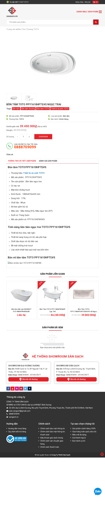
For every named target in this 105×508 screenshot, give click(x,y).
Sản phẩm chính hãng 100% (84, 428)
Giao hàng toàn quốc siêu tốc (84, 432)
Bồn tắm (16, 109)
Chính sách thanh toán (49, 447)
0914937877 (35, 375)
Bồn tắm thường (28, 109)
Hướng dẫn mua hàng (17, 428)
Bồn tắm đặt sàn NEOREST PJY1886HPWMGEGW (21, 310)
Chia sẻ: (9, 154)
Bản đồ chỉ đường (30, 379)
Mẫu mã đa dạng (79, 435)
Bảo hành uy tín (78, 441)
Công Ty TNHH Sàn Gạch (60, 455)
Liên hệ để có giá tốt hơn (26, 146)
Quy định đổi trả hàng (17, 432)
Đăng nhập (79, 2)
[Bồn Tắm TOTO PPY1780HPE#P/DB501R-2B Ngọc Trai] (83, 294)
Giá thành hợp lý (79, 438)
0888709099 (24, 2)
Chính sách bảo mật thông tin (52, 428)
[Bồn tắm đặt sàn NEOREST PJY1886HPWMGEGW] (21, 294)
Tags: (9, 109)
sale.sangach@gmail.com (19, 411)
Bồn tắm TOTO (43, 109)
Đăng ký (88, 2)
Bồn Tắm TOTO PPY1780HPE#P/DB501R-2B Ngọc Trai (83, 310)
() (96, 2)
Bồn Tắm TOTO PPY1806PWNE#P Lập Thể (53, 310)
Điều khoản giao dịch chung (51, 438)
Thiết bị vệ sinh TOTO (60, 109)
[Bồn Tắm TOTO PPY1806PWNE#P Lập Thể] (52, 294)
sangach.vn (14, 417)
